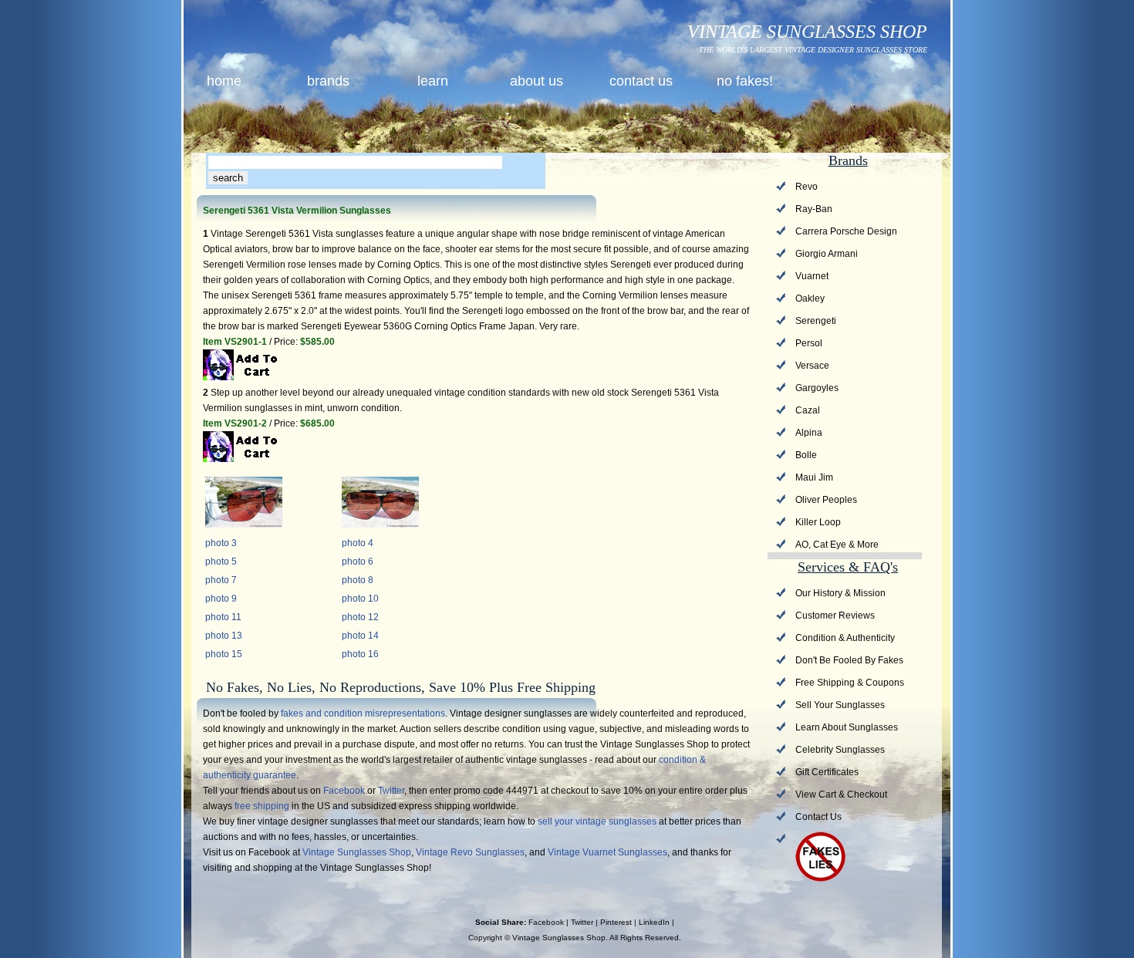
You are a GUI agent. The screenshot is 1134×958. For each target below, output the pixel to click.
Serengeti (815, 320)
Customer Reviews (835, 615)
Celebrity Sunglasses (840, 749)
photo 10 (360, 598)
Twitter (391, 790)
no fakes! (745, 81)
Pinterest (616, 922)
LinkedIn (654, 922)
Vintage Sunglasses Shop (356, 852)
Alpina (808, 432)
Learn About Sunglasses (846, 727)
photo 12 (360, 617)
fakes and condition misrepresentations (363, 713)
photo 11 (223, 617)
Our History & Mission (840, 593)
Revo (806, 186)
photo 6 (357, 561)
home (224, 81)
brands (328, 81)
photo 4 (357, 543)
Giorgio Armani (826, 253)
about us (536, 81)
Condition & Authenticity (845, 637)
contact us (641, 81)
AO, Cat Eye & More (837, 544)
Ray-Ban (813, 209)
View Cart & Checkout (841, 794)
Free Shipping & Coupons (849, 682)
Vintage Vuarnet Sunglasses (607, 852)
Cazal (807, 410)
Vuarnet (812, 276)
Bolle (806, 455)
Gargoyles (817, 388)
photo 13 (223, 635)
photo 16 (360, 654)
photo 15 (223, 654)
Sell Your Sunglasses (840, 705)
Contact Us (818, 816)
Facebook (344, 790)
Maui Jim (814, 477)
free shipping (262, 806)
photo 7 (221, 580)
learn (432, 81)
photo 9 (221, 598)
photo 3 (221, 543)
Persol (808, 343)
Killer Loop (818, 522)
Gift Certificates (827, 772)
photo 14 (360, 635)
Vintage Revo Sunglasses (470, 852)
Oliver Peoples (826, 499)
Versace (812, 365)
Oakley (810, 298)
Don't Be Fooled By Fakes (849, 660)
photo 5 (221, 561)
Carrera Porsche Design (846, 231)
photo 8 (357, 580)
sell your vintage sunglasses (597, 821)
